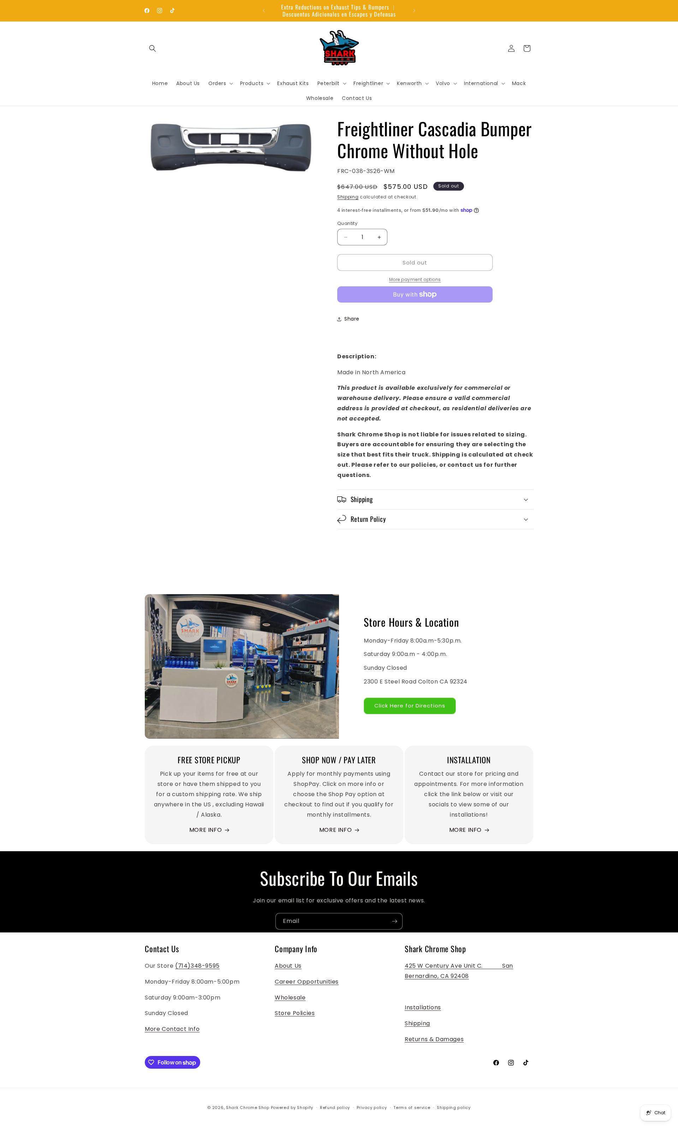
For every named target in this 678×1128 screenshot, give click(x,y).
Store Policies (295, 1013)
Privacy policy (372, 1107)
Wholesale (290, 997)
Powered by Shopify (292, 1107)
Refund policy (335, 1107)
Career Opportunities (307, 982)
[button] (152, 48)
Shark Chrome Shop (247, 1107)
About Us (288, 966)
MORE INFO (205, 830)
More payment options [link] (415, 279)
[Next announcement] (414, 10)
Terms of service (411, 1107)
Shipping (348, 197)
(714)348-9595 (197, 966)
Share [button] (351, 318)
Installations (423, 1007)
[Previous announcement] (264, 10)
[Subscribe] (394, 921)
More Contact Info (172, 1029)
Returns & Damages (434, 1039)
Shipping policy (454, 1107)
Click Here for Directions (409, 705)
